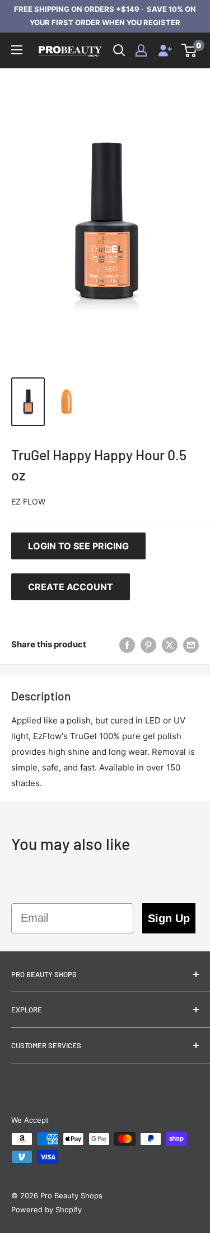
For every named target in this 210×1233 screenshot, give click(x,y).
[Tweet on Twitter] (170, 645)
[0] (190, 50)
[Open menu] (16, 49)
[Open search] (119, 50)
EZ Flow (28, 501)
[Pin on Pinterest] (148, 645)
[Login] (141, 50)
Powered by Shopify (46, 1209)
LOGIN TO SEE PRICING (78, 546)
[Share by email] (191, 645)
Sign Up (169, 918)
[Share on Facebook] (127, 645)
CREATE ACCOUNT (70, 586)
